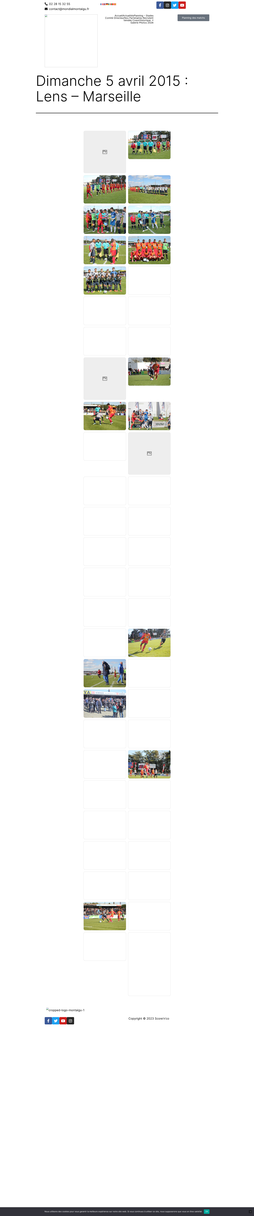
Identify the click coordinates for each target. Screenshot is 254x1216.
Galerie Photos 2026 (142, 22)
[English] (104, 4)
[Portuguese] (112, 4)
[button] (146, 20)
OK (206, 1211)
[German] (107, 4)
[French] (102, 4)
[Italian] (109, 4)
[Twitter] (174, 5)
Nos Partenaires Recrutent (138, 18)
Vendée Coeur (131, 20)
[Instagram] (167, 5)
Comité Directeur (114, 18)
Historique (145, 20)
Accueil (119, 15)
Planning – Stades (143, 15)
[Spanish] (115, 4)
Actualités (128, 15)
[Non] (250, 1211)
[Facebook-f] (160, 5)
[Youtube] (182, 5)
